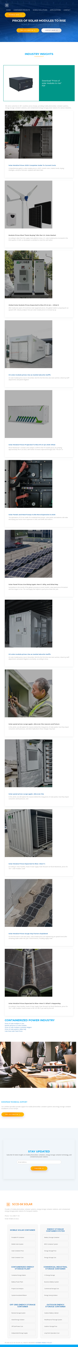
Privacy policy (47, 1343)
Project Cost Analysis (17, 1288)
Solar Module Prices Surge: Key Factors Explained (28, 934)
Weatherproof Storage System (53, 1320)
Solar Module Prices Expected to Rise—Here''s (27, 864)
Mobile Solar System (17, 1244)
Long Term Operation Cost (51, 1333)
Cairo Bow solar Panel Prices (14, 1031)
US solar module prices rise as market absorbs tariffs (30, 375)
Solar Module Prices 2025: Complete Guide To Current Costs (32, 165)
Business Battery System (51, 1282)
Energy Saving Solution (51, 1295)
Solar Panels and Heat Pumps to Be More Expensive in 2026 (32, 515)
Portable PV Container (18, 1237)
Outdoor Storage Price (50, 1326)
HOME (24, 24)
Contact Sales (50, 30)
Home (8, 10)
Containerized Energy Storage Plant (22, 1268)
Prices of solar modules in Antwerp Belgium (18, 1027)
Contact (67, 10)
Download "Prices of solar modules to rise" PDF (52, 83)
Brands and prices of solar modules (16, 1025)
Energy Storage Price (50, 1251)
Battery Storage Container (51, 1237)
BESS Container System (51, 1244)
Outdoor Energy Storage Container (55, 1306)
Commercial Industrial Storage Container (55, 1268)
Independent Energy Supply (20, 1333)
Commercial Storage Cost (51, 1288)
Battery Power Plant (17, 1282)
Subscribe (37, 1168)
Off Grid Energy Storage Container (22, 1306)
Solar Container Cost (17, 1257)
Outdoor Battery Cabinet (51, 1313)
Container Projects (22, 10)
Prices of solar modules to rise (43, 24)
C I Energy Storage (49, 1275)
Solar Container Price (18, 1251)
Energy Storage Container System (55, 1230)
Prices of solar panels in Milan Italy (15, 1029)
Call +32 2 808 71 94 (26, 30)
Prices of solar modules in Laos (14, 1023)
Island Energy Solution (18, 1320)
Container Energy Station (19, 1275)
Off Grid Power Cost (17, 1326)
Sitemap (38, 1343)
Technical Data (14, 14)
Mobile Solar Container (22, 1230)
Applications (55, 10)
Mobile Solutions (40, 10)
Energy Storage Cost (50, 1257)
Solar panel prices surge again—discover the (26, 794)
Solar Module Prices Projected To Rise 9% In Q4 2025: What (32, 445)
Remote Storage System (18, 1313)
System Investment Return (19, 1295)
